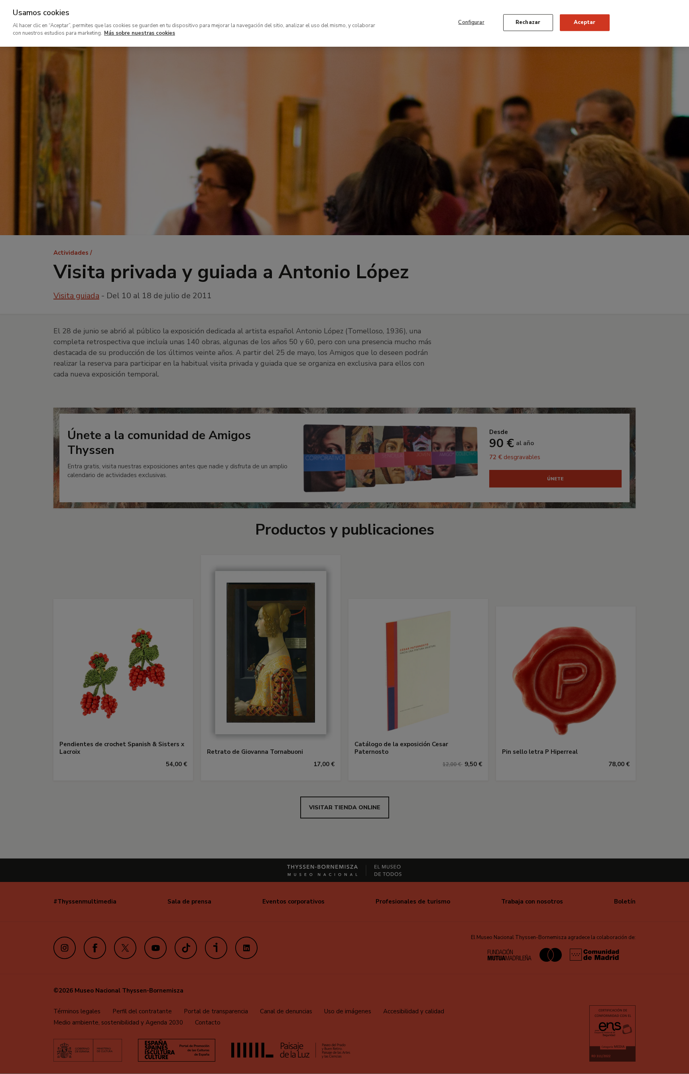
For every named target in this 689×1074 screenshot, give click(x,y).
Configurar (471, 22)
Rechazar (528, 22)
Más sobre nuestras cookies (139, 33)
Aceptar (584, 22)
